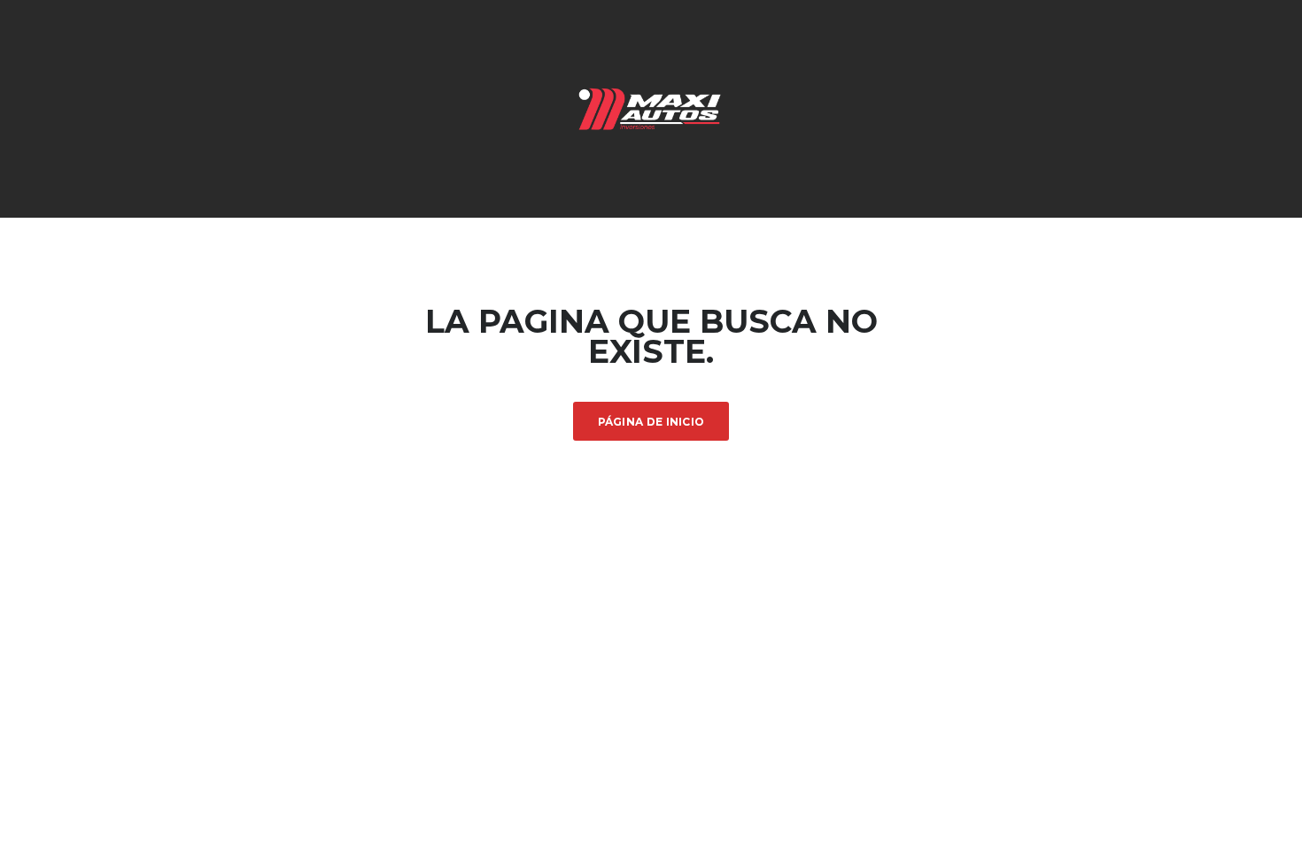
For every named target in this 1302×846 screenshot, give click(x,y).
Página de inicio (651, 421)
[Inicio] (651, 107)
